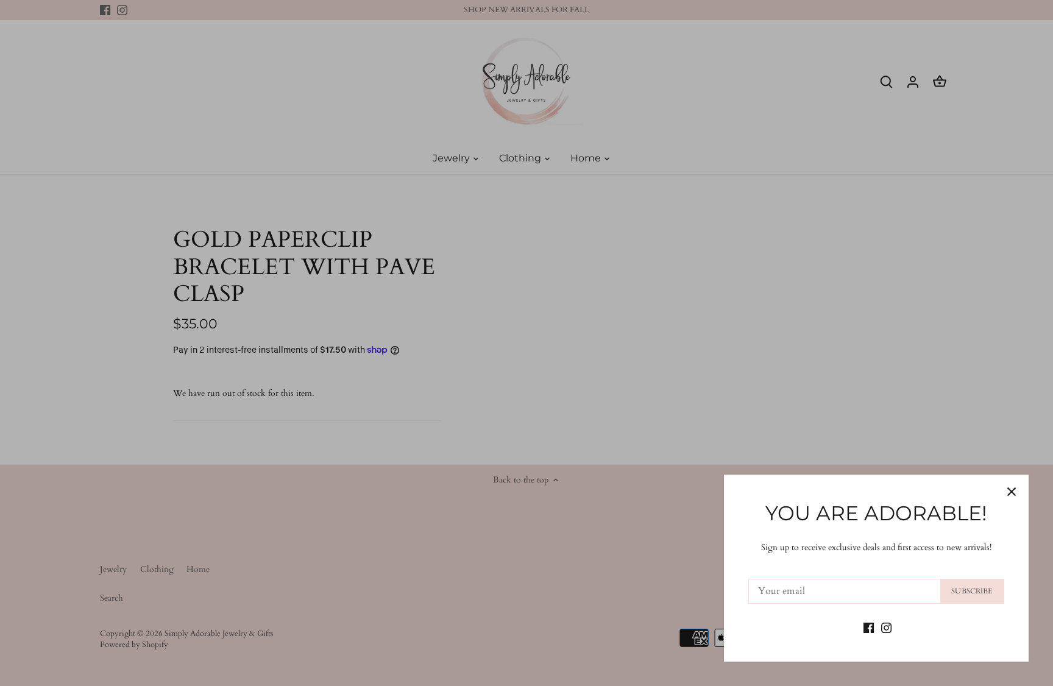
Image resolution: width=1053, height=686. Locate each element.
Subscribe (971, 591)
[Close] (1011, 491)
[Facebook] (868, 627)
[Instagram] (886, 627)
